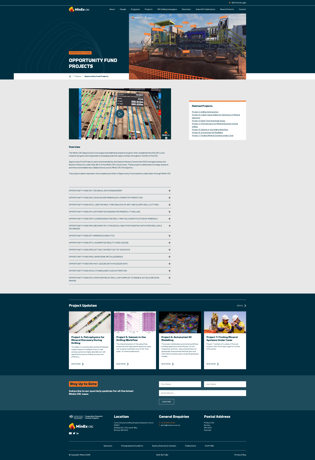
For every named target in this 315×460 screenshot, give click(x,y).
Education (186, 9)
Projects (148, 9)
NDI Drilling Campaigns (167, 9)
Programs (135, 9)
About (112, 9)
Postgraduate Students (132, 446)
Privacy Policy (240, 455)
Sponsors (108, 446)
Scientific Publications (205, 9)
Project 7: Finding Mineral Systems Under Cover (213, 136)
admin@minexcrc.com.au (170, 425)
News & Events (227, 9)
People (123, 9)
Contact (242, 9)
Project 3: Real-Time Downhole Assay (208, 121)
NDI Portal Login (239, 3)
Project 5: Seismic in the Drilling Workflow (210, 130)
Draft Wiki (209, 446)
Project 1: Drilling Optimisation (205, 112)
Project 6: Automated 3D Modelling (207, 133)
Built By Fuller (162, 455)
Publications (190, 446)
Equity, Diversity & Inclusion (164, 446)
